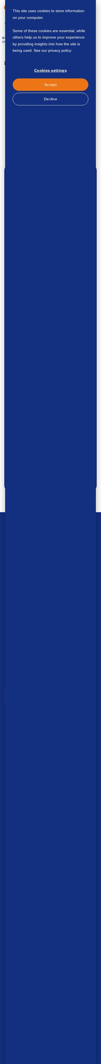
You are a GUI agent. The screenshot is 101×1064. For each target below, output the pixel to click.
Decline (50, 99)
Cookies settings (50, 70)
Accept (50, 84)
